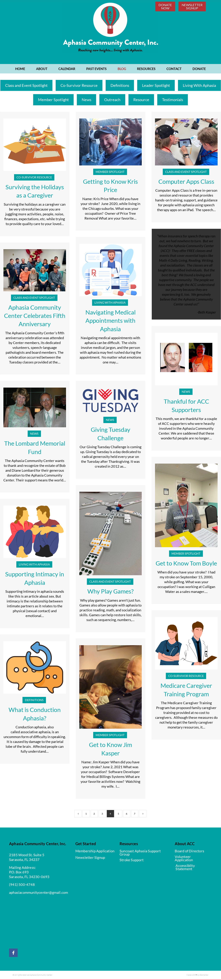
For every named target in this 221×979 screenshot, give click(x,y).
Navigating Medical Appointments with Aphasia (110, 320)
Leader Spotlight (156, 85)
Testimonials (172, 99)
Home (20, 69)
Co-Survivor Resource (79, 85)
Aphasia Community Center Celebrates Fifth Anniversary (34, 316)
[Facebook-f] (13, 953)
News (86, 99)
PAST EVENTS (96, 69)
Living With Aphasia (199, 85)
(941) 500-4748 (22, 884)
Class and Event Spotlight (26, 85)
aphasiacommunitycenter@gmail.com (38, 892)
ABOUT (41, 69)
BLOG (122, 69)
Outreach (112, 99)
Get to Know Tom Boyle (186, 563)
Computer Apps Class (186, 181)
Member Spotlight (53, 99)
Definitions (119, 85)
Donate (199, 69)
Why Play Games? (110, 591)
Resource (141, 99)
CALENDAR (66, 69)
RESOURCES (146, 69)
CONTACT (174, 69)
